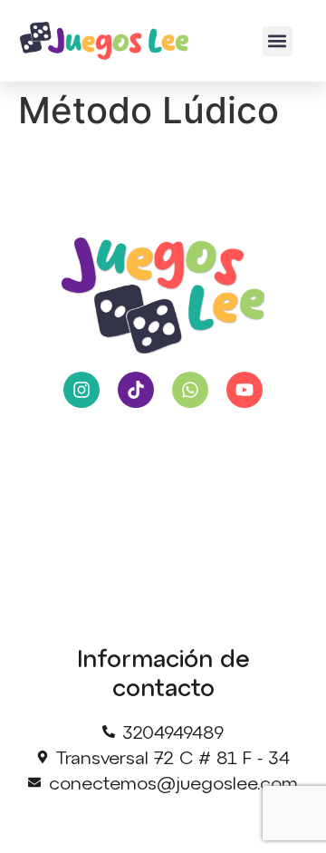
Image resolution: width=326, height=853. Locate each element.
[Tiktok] (136, 390)
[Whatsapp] (190, 390)
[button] (277, 41)
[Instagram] (81, 390)
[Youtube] (244, 390)
